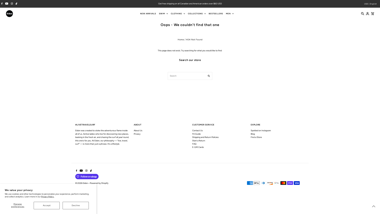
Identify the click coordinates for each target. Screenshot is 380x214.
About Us (138, 130)
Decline (76, 205)
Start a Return (198, 140)
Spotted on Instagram (261, 130)
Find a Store (256, 137)
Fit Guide (196, 134)
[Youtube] (6, 4)
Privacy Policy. (47, 196)
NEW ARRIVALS (148, 13)
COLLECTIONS (195, 13)
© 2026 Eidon (81, 183)
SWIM (162, 13)
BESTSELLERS (216, 13)
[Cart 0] (372, 13)
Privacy (137, 134)
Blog (253, 134)
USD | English (370, 4)
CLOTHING (176, 13)
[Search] (362, 13)
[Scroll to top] (373, 206)
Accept (47, 205)
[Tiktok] (16, 4)
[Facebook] (2, 4)
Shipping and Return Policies (205, 137)
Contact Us (197, 130)
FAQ (194, 144)
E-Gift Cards (198, 147)
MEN (228, 13)
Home (181, 39)
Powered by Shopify (99, 183)
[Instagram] (11, 4)
